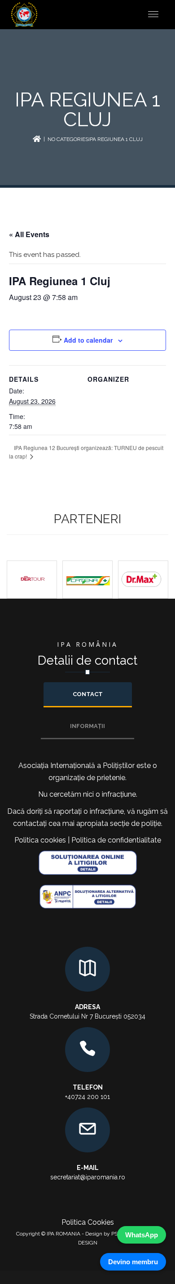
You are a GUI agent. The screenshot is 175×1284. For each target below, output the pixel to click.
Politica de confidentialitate (116, 840)
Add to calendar (88, 339)
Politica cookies (40, 840)
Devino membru (133, 1262)
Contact (88, 694)
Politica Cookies (87, 1222)
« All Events (29, 234)
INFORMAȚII (87, 726)
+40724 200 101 (87, 1096)
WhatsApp (141, 1235)
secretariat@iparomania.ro (87, 1177)
